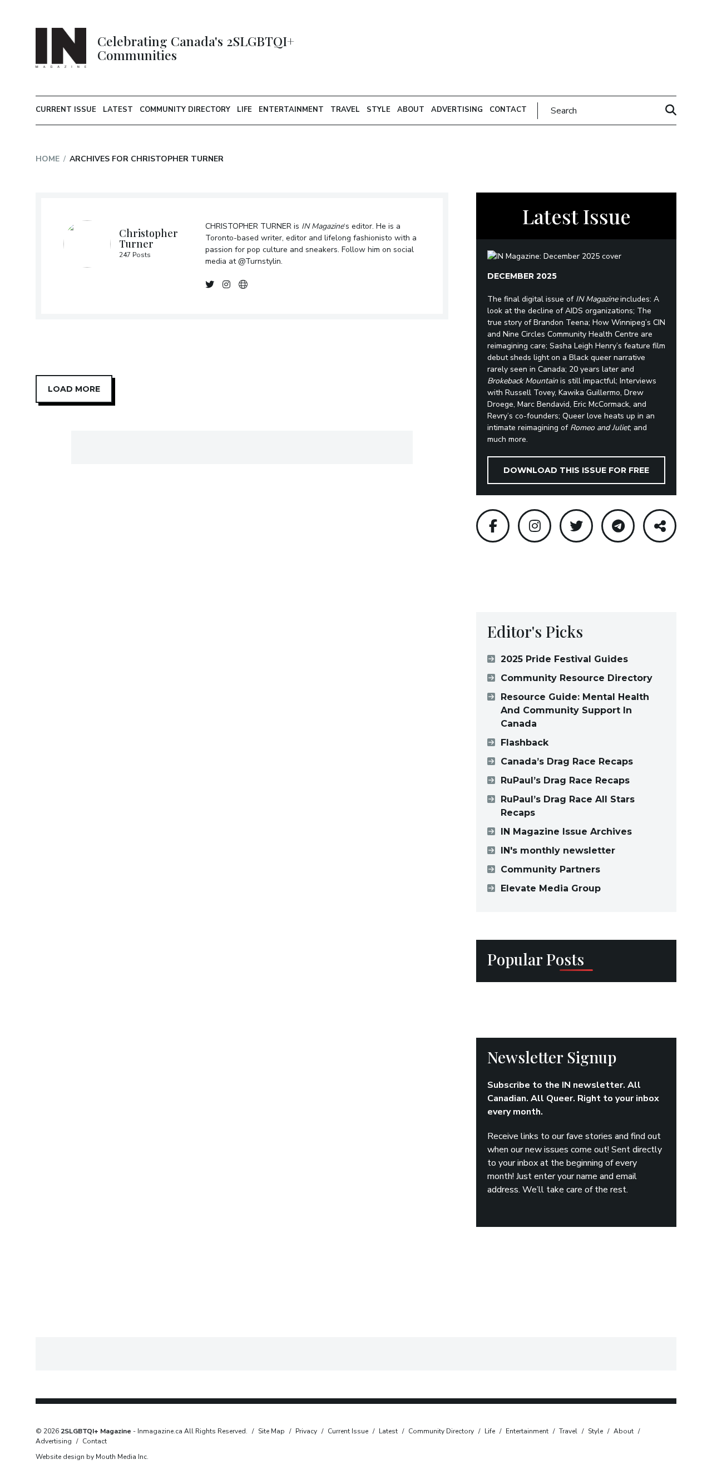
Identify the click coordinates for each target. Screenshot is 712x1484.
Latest (118, 110)
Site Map (271, 1431)
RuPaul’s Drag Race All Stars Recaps (568, 806)
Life (244, 110)
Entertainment (291, 110)
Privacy (306, 1431)
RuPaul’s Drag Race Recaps (565, 780)
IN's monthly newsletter (558, 850)
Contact (508, 110)
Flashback (524, 742)
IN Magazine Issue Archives (566, 831)
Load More (74, 389)
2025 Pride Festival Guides (564, 659)
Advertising (457, 110)
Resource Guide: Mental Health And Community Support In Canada (575, 710)
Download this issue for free (576, 470)
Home (48, 159)
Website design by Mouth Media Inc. (92, 1456)
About (410, 110)
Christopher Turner (148, 238)
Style (378, 110)
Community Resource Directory (576, 678)
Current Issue (66, 110)
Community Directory (185, 110)
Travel (345, 110)
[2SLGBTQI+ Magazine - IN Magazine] (61, 48)
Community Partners (550, 869)
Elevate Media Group (551, 888)
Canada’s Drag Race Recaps (567, 761)
